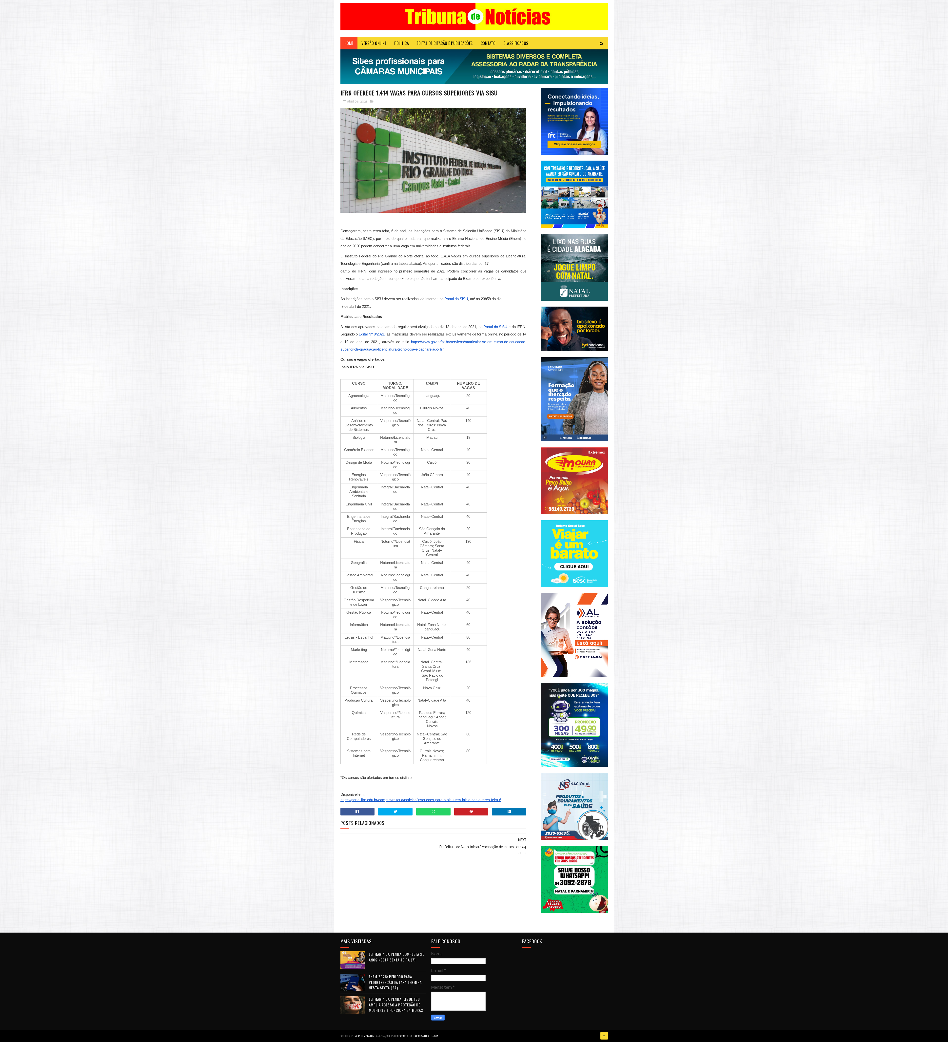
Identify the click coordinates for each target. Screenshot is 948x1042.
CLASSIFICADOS (515, 43)
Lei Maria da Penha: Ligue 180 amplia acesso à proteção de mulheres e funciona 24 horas (396, 1004)
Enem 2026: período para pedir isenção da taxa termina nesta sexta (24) (395, 982)
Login (435, 1036)
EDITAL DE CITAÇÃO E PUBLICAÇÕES (445, 43)
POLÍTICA (401, 43)
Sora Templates (364, 1036)
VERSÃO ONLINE (374, 43)
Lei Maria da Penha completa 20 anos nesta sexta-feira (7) (397, 956)
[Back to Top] (604, 1036)
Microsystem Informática (412, 1036)
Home (349, 43)
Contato (488, 43)
